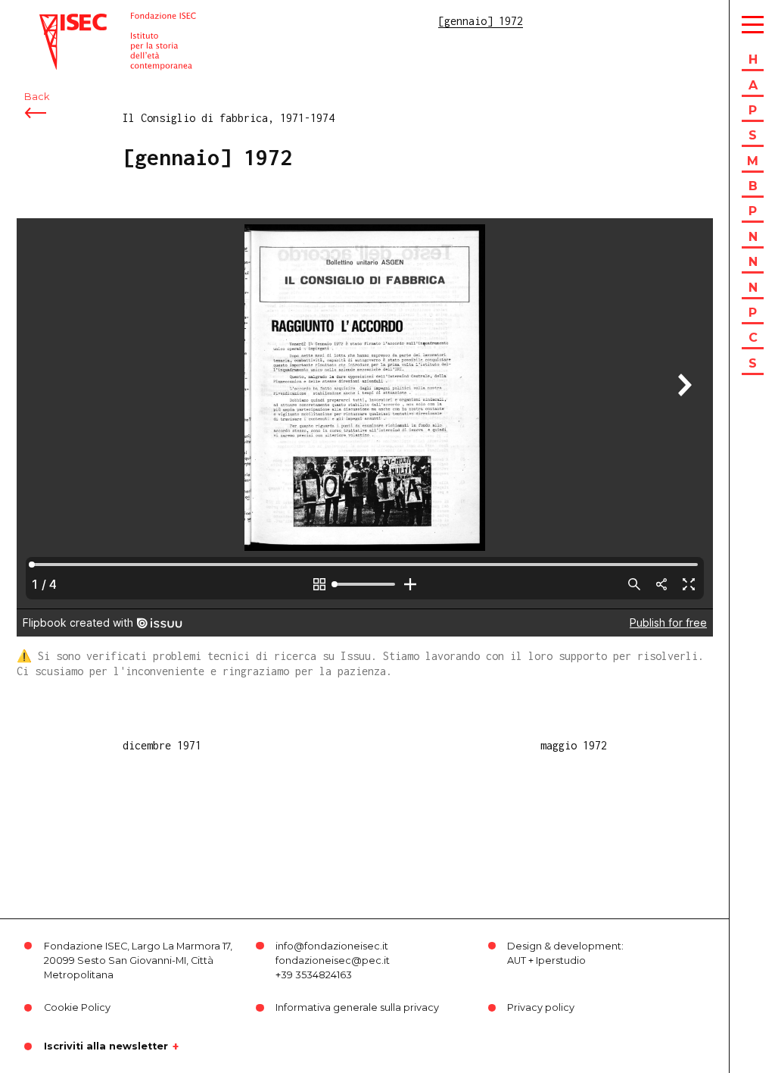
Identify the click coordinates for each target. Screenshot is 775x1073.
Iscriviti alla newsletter (106, 1046)
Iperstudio (561, 960)
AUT (516, 960)
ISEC (51, 20)
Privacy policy (540, 1007)
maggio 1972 (573, 745)
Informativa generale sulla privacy (357, 1007)
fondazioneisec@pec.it (332, 960)
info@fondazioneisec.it (331, 946)
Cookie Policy (77, 1007)
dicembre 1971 (162, 745)
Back (36, 96)
